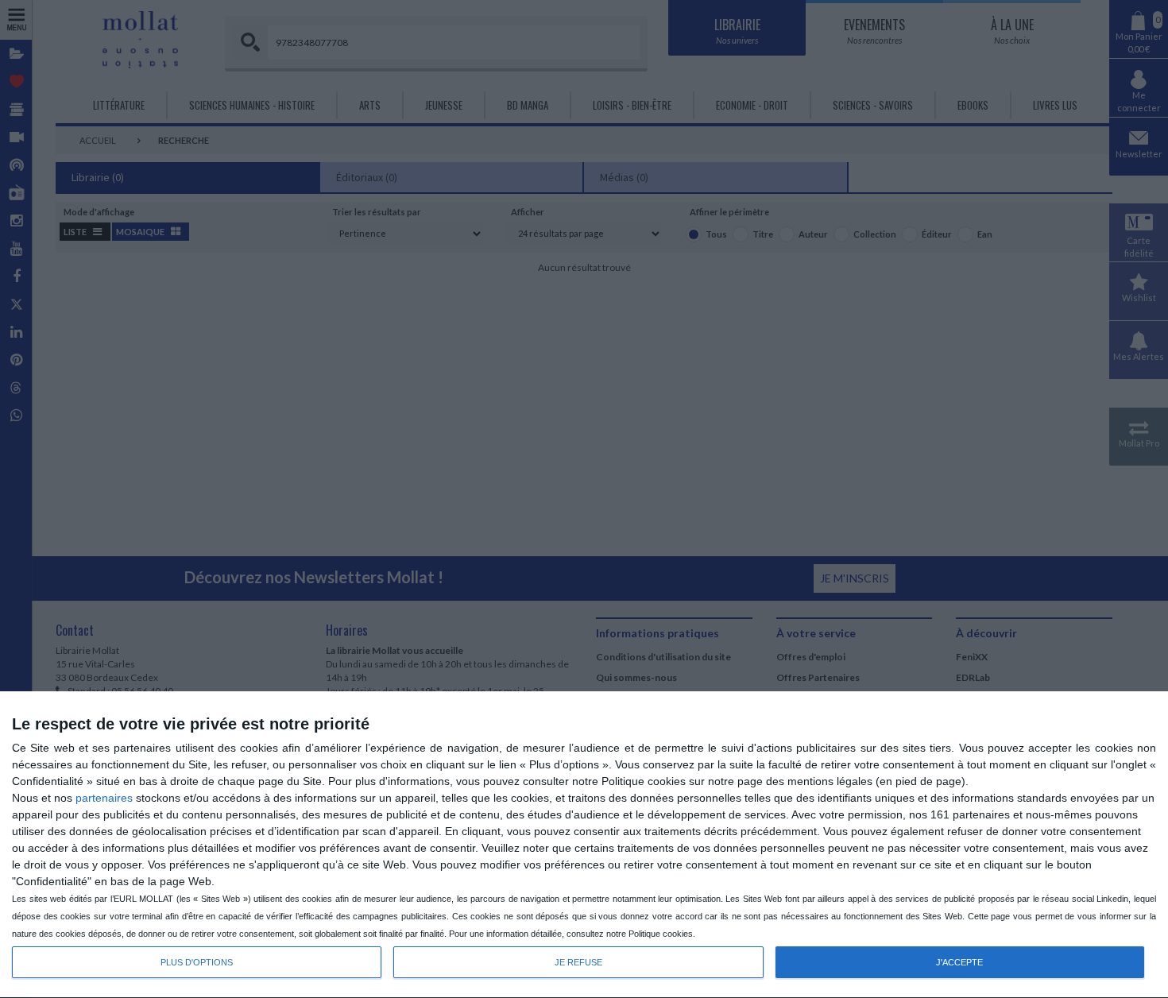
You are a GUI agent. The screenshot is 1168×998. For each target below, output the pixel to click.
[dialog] (584, 845)
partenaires (104, 797)
